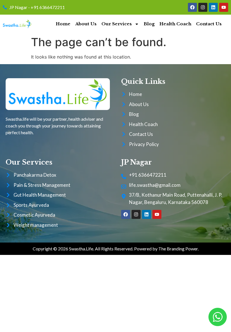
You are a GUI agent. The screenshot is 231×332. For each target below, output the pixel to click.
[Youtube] (223, 7)
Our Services (116, 23)
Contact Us (209, 23)
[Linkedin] (213, 7)
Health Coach (175, 23)
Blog (149, 23)
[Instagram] (202, 7)
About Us (86, 23)
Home (63, 23)
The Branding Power (178, 248)
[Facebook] (192, 7)
